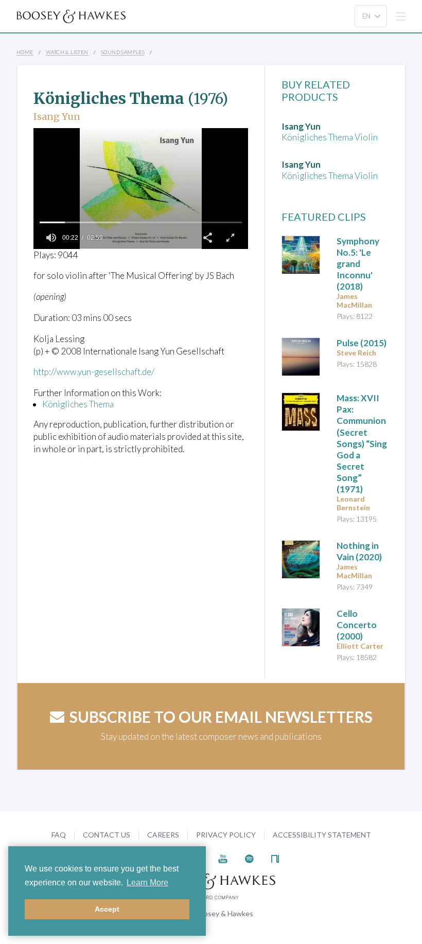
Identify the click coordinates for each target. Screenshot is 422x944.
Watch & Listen (67, 52)
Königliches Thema (78, 404)
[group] (51, 237)
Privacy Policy (226, 834)
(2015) (361, 342)
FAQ (58, 834)
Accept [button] (107, 909)
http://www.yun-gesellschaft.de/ (93, 371)
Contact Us (106, 834)
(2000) (357, 625)
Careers (163, 834)
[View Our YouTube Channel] (222, 857)
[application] (140, 188)
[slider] (140, 222)
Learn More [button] (147, 882)
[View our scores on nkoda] (275, 857)
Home (24, 52)
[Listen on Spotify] (249, 857)
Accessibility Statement (322, 834)
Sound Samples (123, 52)
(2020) (359, 551)
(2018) (358, 264)
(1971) (362, 443)
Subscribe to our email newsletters (221, 716)
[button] (208, 237)
